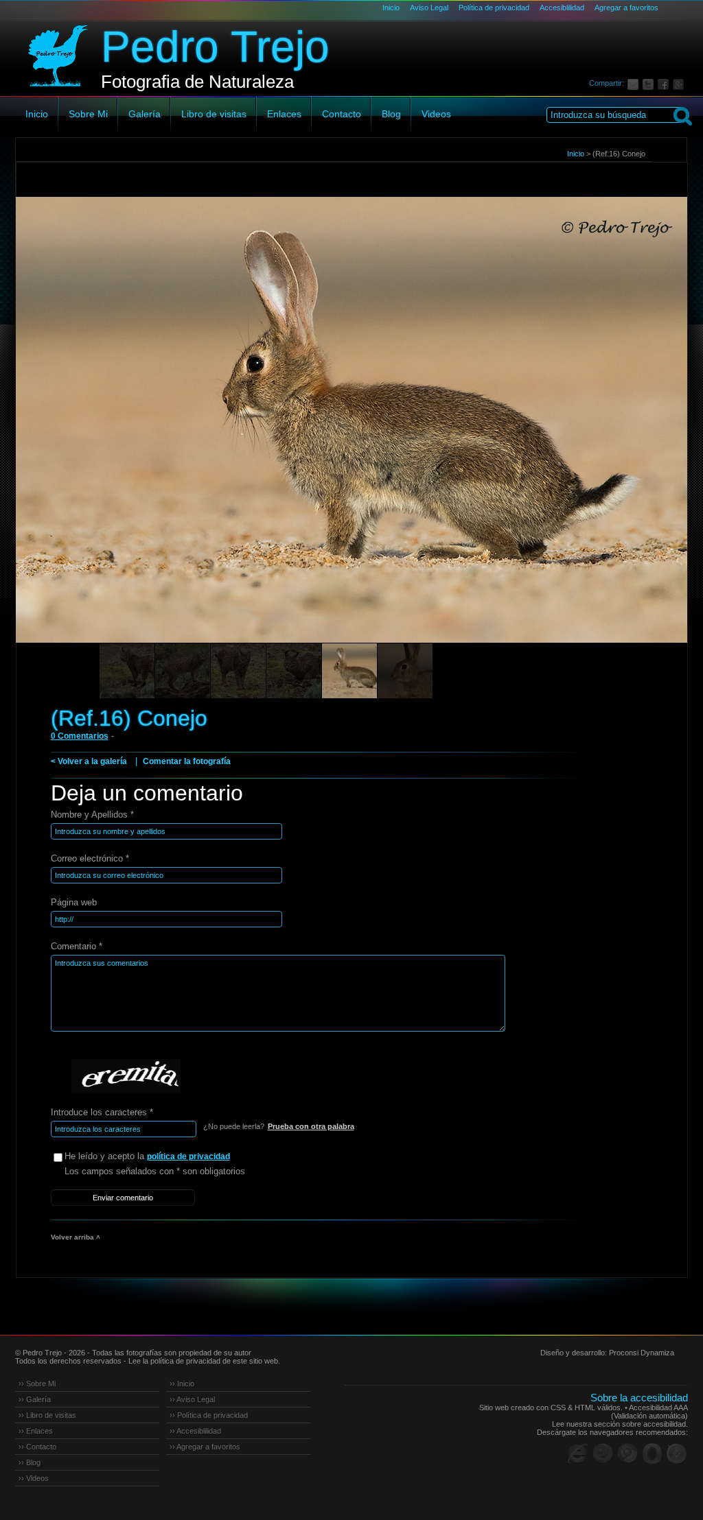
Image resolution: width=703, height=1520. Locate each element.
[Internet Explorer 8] (578, 1453)
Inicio (391, 7)
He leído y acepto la (147, 1156)
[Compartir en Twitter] (650, 83)
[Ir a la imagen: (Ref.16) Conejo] (349, 670)
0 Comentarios (79, 736)
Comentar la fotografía (187, 761)
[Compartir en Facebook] (665, 83)
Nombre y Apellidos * (92, 814)
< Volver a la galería (89, 761)
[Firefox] (603, 1453)
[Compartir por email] (635, 83)
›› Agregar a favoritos (205, 1446)
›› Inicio (182, 1383)
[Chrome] (627, 1453)
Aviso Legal (429, 7)
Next (651, 439)
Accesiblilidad (562, 7)
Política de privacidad (494, 7)
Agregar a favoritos (626, 7)
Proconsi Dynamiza (641, 1353)
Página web (74, 902)
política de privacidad (188, 1156)
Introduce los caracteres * (102, 1112)
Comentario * (76, 946)
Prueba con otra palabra (311, 1126)
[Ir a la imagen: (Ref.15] (127, 670)
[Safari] (677, 1453)
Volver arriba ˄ (75, 1237)
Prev (52, 439)
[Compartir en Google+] (680, 83)
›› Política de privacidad (209, 1415)
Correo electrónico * (90, 858)
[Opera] (652, 1453)
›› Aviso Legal (192, 1399)
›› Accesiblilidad (195, 1431)
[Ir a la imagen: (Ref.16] (405, 670)
